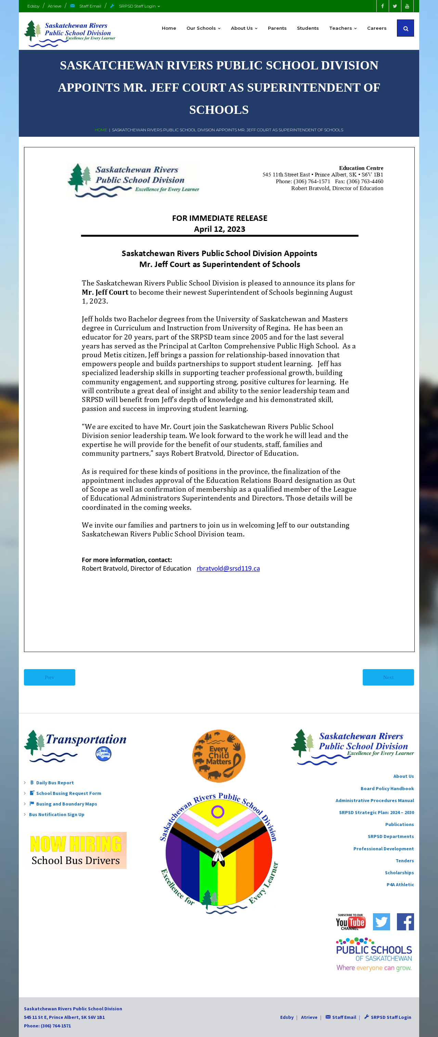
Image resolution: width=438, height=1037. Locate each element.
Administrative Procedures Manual (375, 800)
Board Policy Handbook (387, 788)
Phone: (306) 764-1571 (47, 1026)
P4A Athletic (400, 884)
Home (101, 129)
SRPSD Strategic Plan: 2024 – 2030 (376, 812)
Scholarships (399, 872)
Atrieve (54, 6)
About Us (404, 776)
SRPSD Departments (391, 836)
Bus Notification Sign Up (57, 814)
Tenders (405, 860)
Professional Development (383, 849)
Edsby (33, 6)
